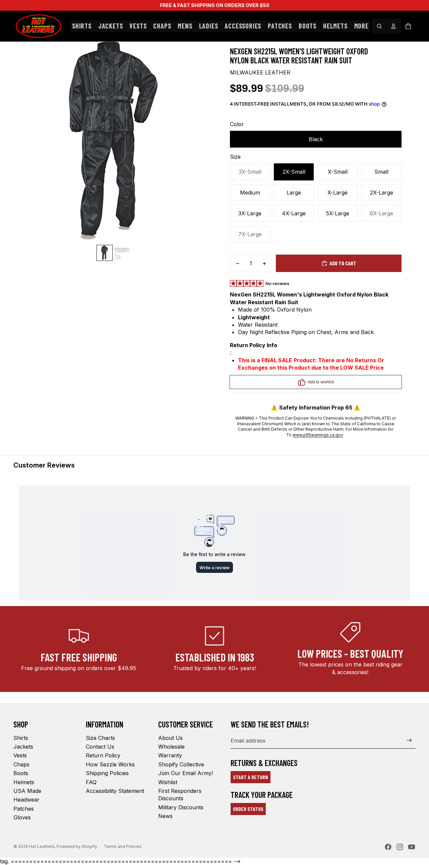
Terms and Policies (123, 846)
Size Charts (100, 738)
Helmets (23, 782)
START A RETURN (250, 777)
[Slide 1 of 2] (104, 253)
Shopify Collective (181, 764)
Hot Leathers (42, 846)
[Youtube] (412, 847)
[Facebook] (388, 847)
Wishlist (167, 782)
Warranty (170, 755)
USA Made (27, 791)
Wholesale (171, 746)
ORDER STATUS (248, 809)
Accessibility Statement (115, 791)
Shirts (20, 738)
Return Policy (103, 755)
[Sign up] (409, 740)
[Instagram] (400, 847)
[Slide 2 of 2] (122, 253)
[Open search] (379, 26)
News (165, 816)
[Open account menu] (393, 26)
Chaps (21, 764)
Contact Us (100, 746)
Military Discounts (180, 807)
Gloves (22, 817)
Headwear (26, 799)
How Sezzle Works (110, 764)
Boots (20, 773)
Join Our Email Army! (185, 773)
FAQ (91, 782)
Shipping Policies (107, 773)
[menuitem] (361, 26)
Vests (20, 755)
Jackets (23, 746)
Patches (23, 808)
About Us (170, 738)
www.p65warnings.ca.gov (318, 434)
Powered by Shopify (77, 846)
